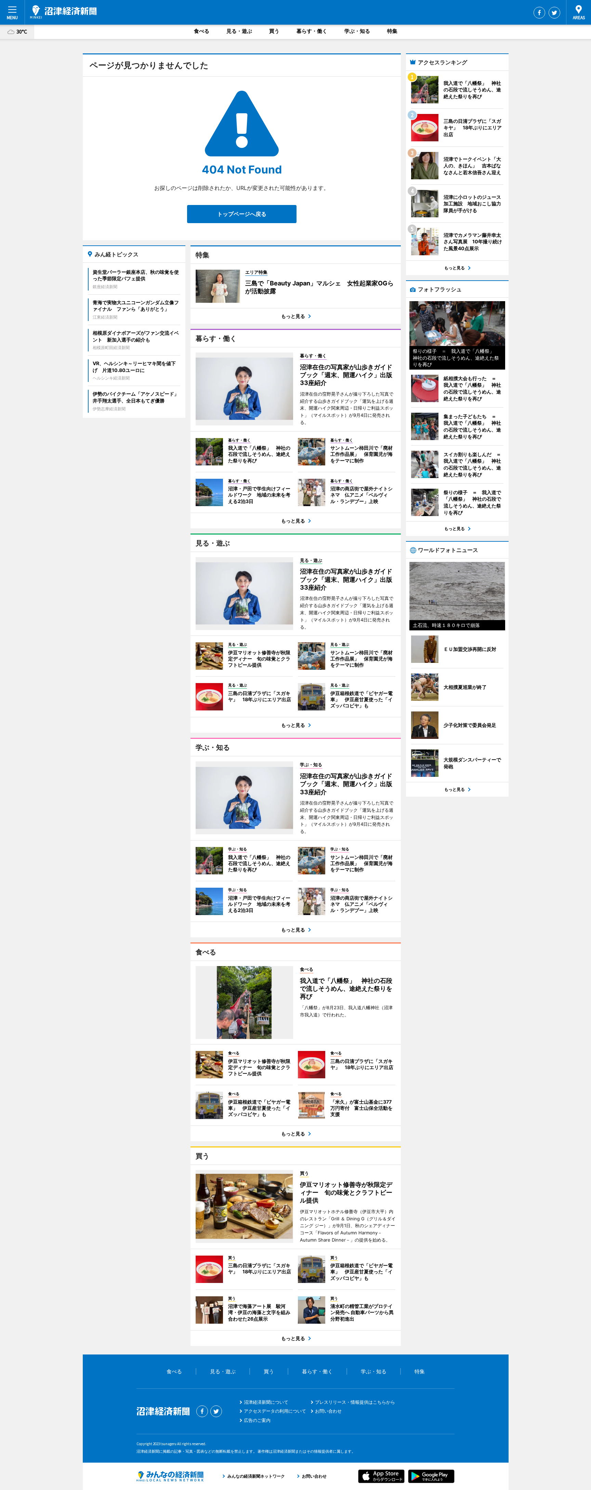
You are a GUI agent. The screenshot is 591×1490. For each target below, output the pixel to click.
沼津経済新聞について (266, 1402)
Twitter (554, 12)
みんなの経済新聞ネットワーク (169, 1476)
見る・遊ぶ (239, 31)
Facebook (539, 12)
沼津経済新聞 (63, 12)
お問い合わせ (328, 1411)
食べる (201, 31)
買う (274, 31)
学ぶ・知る (357, 31)
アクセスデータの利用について (275, 1411)
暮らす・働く (312, 31)
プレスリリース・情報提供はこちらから (355, 1402)
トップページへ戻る (241, 213)
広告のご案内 (257, 1420)
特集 (392, 31)
